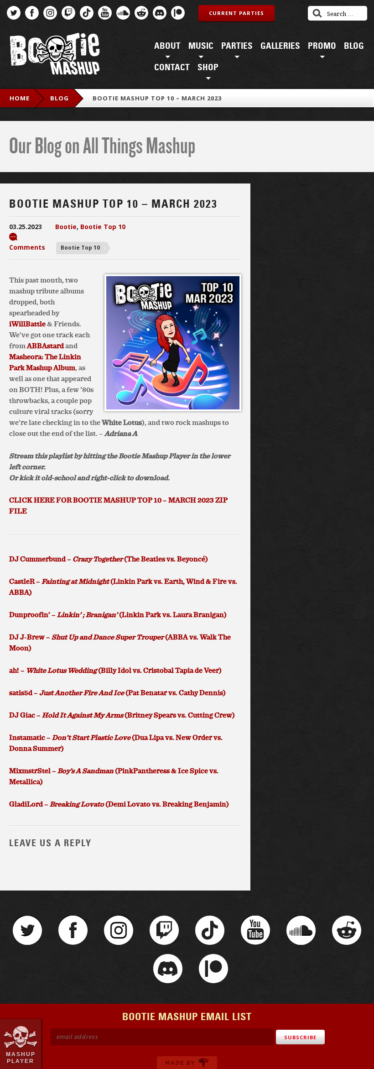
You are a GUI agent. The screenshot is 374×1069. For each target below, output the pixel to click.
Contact (172, 68)
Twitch (68, 13)
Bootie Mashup (54, 55)
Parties (237, 46)
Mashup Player (21, 1057)
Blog (354, 46)
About (167, 46)
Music (200, 46)
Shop (207, 68)
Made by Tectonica (187, 1062)
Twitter (14, 13)
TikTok (87, 13)
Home (20, 98)
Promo (322, 46)
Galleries (280, 46)
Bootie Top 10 (102, 226)
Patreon (178, 13)
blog (59, 98)
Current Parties (236, 13)
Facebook (32, 13)
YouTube (105, 13)
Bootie (66, 226)
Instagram (50, 13)
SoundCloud (123, 13)
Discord (159, 13)
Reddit (141, 13)
